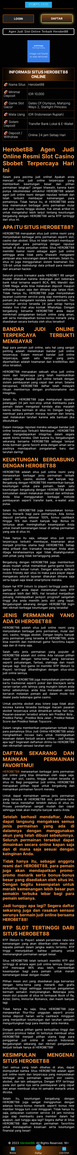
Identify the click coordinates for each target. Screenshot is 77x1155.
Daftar (38, 1153)
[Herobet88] (38, 7)
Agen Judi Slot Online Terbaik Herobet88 (38, 31)
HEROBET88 (11, 771)
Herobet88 (27, 1143)
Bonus (13, 1152)
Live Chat (64, 1152)
